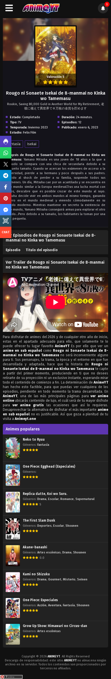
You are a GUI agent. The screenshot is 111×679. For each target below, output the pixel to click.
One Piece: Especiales (40, 600)
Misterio (69, 579)
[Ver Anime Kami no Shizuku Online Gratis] (13, 582)
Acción (41, 605)
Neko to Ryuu (34, 439)
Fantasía (13, 144)
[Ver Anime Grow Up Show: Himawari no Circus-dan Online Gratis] (13, 634)
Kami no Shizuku (36, 574)
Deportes (44, 526)
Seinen (82, 579)
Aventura (54, 605)
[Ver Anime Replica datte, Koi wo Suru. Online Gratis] (13, 502)
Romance (67, 499)
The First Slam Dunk (39, 520)
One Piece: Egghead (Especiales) (49, 466)
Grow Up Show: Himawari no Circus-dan (55, 626)
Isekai (31, 144)
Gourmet (54, 579)
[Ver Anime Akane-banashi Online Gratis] (13, 555)
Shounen (71, 526)
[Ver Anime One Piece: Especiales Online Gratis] (13, 608)
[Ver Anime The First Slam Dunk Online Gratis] (13, 528)
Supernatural (84, 499)
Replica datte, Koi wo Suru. (45, 494)
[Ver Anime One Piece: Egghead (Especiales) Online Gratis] (13, 475)
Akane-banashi (35, 547)
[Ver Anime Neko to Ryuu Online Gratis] (13, 448)
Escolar (53, 499)
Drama (41, 499)
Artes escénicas (49, 552)
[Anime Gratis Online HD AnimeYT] (41, 8)
